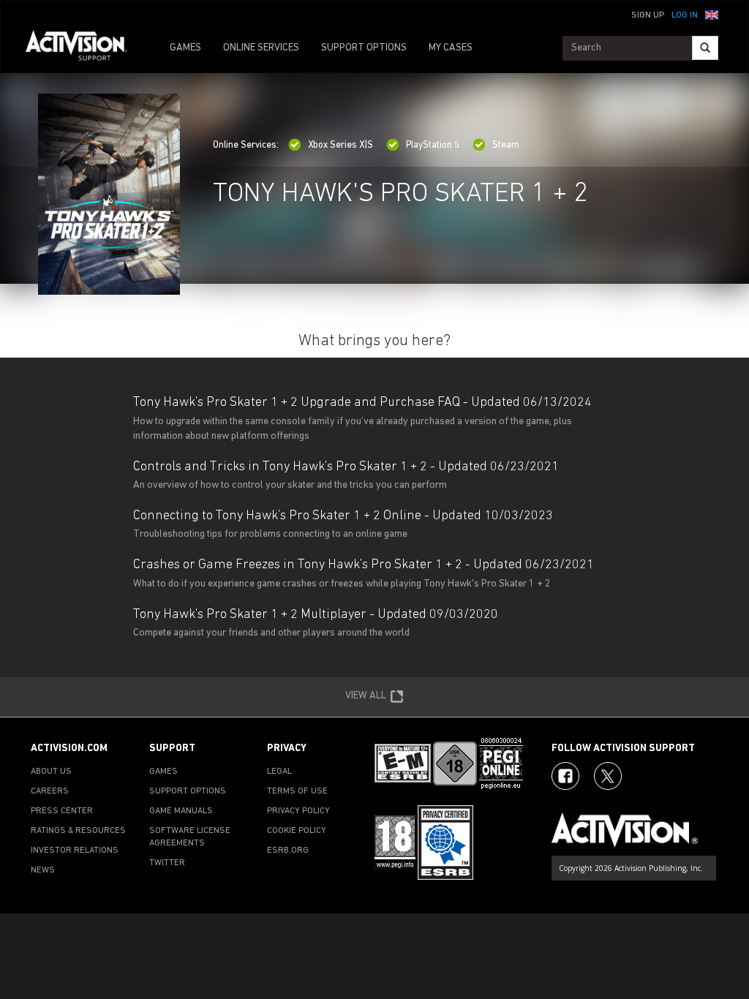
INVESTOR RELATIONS (74, 850)
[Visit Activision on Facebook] (565, 776)
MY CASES (451, 47)
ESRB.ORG (288, 850)
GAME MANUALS (181, 811)
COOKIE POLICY (296, 830)
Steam (505, 145)
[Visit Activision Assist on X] (608, 776)
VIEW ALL (365, 695)
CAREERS (50, 791)
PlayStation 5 (432, 145)
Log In (684, 15)
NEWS (43, 870)
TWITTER (167, 863)
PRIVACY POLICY (298, 811)
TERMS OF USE (297, 791)
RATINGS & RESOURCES (78, 830)
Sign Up (647, 15)
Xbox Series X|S (340, 145)
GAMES (185, 47)
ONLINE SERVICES (261, 47)
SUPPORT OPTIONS (364, 47)
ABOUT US (51, 771)
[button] (711, 14)
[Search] (705, 48)
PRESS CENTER (62, 811)
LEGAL (279, 771)
